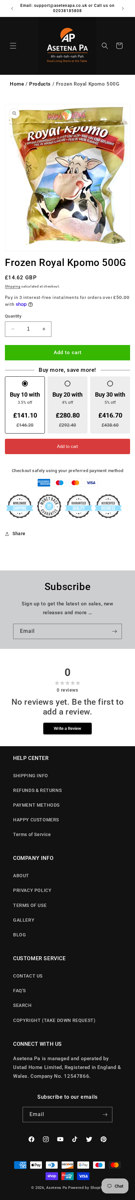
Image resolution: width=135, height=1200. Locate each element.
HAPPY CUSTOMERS (36, 819)
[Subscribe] (114, 631)
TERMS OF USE (30, 905)
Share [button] (19, 533)
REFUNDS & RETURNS (37, 790)
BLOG (19, 934)
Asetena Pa (56, 1188)
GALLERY (23, 920)
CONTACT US (28, 975)
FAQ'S (19, 990)
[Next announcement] (123, 8)
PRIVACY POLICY (32, 890)
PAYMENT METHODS (36, 805)
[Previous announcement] (12, 8)
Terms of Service (32, 834)
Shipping (13, 286)
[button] (13, 46)
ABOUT (21, 875)
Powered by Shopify (86, 1188)
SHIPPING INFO (30, 775)
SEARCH (22, 1005)
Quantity (13, 316)
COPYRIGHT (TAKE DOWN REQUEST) (54, 1020)
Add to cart (67, 446)
